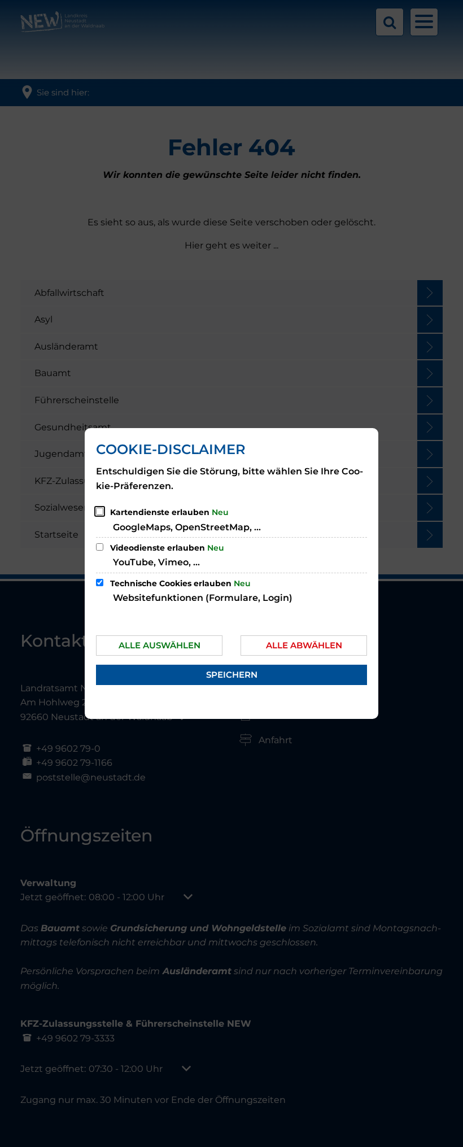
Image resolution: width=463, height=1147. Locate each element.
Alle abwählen (304, 645)
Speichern (231, 674)
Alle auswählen (159, 645)
